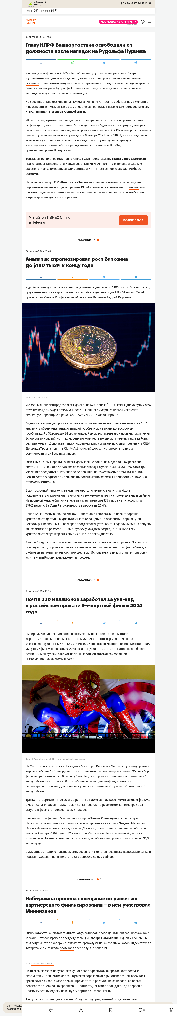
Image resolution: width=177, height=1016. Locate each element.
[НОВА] (117, 22)
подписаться (133, 220)
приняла (55, 542)
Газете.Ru (51, 297)
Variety (111, 828)
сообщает (67, 948)
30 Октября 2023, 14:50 (39, 37)
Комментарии (88, 240)
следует (63, 654)
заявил (134, 187)
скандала (32, 83)
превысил (95, 500)
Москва (45, 10)
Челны (29, 10)
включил (59, 514)
